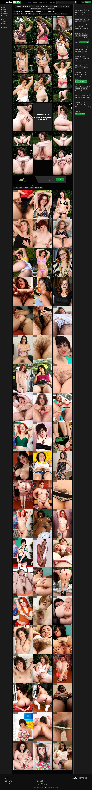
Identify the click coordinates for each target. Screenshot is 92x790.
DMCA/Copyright (40, 783)
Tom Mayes (82, 56)
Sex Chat (68, 6)
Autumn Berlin (86, 28)
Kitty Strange (87, 37)
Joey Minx (84, 33)
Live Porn (52, 2)
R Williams (30, 13)
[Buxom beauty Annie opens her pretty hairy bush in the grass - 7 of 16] (23, 87)
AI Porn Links (18, 6)
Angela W (77, 58)
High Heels (77, 95)
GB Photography (78, 47)
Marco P (77, 74)
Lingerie (83, 95)
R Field (84, 76)
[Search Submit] (76, 2)
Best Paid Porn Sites (53, 6)
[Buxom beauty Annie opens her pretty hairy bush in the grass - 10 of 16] (23, 116)
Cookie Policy (40, 781)
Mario (85, 60)
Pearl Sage (77, 8)
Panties (52, 13)
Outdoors (47, 13)
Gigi (83, 14)
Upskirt (76, 109)
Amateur (84, 102)
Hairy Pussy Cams (26, 6)
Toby (81, 74)
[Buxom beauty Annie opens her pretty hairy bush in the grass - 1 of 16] (23, 29)
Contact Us (7, 778)
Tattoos (82, 100)
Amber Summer (78, 30)
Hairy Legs (82, 106)
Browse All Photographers (80, 81)
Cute (88, 97)
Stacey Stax (77, 33)
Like (16, 187)
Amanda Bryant (85, 24)
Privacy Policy (40, 780)
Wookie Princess (78, 37)
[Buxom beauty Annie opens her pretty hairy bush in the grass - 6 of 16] (62, 73)
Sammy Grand (85, 40)
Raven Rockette (78, 19)
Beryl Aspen (77, 14)
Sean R (85, 47)
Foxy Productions (84, 54)
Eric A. (76, 70)
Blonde (88, 95)
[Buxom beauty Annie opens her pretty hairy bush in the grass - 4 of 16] (23, 58)
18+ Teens (77, 90)
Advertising (7, 783)
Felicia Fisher (78, 17)
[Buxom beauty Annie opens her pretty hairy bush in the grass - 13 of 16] (43, 145)
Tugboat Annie (17, 13)
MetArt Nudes (34, 8)
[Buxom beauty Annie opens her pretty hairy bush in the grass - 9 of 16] (62, 95)
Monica (84, 21)
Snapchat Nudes (33, 2)
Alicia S (84, 65)
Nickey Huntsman (79, 26)
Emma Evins (86, 19)
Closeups (41, 13)
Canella (77, 42)
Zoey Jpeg (87, 10)
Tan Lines (82, 109)
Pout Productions (84, 63)
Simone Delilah (85, 8)
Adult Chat (62, 6)
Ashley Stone (82, 70)
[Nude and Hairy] (13, 2)
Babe (81, 93)
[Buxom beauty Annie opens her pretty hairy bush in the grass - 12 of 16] (23, 138)
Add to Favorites (29, 187)
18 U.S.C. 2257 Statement (42, 784)
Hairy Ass (88, 106)
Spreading (57, 13)
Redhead (77, 100)
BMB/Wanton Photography (81, 49)
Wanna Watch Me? (42, 8)
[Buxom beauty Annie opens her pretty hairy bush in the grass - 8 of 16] (43, 87)
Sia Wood (77, 12)
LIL (81, 60)
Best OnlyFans (51, 8)
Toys (87, 104)
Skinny (76, 93)
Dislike (21, 187)
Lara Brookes (86, 30)
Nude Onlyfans (43, 2)
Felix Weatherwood (79, 10)
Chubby (36, 13)
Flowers (77, 56)
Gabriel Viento (78, 79)
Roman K (77, 54)
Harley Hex (77, 40)
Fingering (83, 104)
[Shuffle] (69, 11)
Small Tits (88, 86)
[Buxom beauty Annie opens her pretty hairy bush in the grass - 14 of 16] (62, 138)
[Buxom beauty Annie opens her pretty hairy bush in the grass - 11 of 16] (62, 116)
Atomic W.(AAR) (78, 67)
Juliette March (86, 17)
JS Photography (78, 51)
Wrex (85, 72)
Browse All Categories (80, 113)
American (23, 13)
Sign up (88, 2)
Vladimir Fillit (78, 65)
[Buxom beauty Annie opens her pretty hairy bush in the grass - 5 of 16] (43, 58)
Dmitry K (77, 63)
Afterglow (86, 67)
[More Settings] (71, 11)
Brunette (85, 93)
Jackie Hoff (77, 24)
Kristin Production (85, 58)
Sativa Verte (78, 35)
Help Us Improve (8, 780)
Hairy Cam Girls (44, 6)
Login (83, 2)
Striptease (63, 13)
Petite (76, 106)
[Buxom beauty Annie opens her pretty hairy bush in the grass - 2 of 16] (43, 29)
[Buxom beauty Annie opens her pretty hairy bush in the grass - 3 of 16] (62, 44)
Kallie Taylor (84, 35)
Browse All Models (84, 42)
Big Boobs (77, 97)
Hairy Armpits (84, 88)
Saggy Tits (77, 111)
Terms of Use (39, 778)
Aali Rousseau (78, 21)
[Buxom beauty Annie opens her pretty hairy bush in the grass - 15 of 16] (23, 160)
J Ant (85, 74)
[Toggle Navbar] (2, 2)
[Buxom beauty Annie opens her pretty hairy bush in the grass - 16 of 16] (62, 160)
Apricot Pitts (83, 12)
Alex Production (78, 72)
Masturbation (78, 102)
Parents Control (8, 781)
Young (87, 109)
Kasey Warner (78, 28)
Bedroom (83, 97)
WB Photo (77, 60)
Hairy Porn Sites (35, 6)
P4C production (78, 76)
